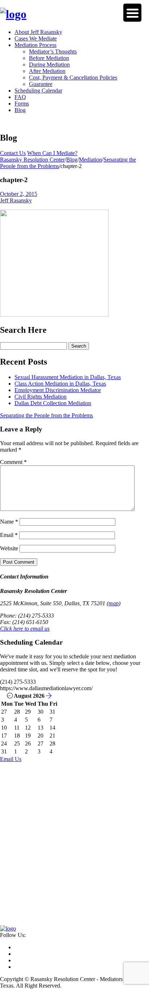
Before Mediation (49, 58)
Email (9, 535)
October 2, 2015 (18, 194)
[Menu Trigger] (132, 13)
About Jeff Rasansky (38, 32)
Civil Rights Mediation (40, 397)
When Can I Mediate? (52, 153)
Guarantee (40, 84)
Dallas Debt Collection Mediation (52, 403)
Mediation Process (35, 45)
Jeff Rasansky (16, 200)
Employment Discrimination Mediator (57, 390)
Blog (20, 110)
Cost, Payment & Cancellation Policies (73, 77)
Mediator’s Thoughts (53, 51)
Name (9, 522)
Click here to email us (25, 628)
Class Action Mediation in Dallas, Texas (60, 383)
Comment (13, 462)
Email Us (10, 759)
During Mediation (49, 64)
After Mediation (47, 71)
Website (9, 548)
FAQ (20, 97)
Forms (21, 103)
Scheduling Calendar (38, 90)
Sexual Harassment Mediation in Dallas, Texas (67, 377)
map (113, 603)
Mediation (90, 159)
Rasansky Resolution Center (32, 159)
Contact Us (13, 153)
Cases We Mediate (35, 38)
